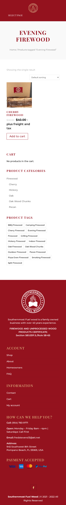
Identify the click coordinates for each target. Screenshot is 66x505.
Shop (10, 355)
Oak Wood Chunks (20, 201)
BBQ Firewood (15, 225)
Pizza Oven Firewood (18, 257)
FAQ (9, 373)
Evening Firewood (36, 230)
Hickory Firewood (16, 241)
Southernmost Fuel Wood (23, 496)
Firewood (12, 178)
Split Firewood (15, 263)
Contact (11, 392)
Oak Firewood (15, 246)
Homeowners (14, 367)
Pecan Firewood (37, 252)
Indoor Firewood (37, 241)
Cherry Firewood (16, 230)
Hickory (13, 190)
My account (13, 405)
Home (13, 49)
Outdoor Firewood (17, 252)
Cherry (13, 184)
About (10, 361)
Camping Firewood (35, 225)
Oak (11, 195)
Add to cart (17, 136)
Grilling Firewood (29, 236)
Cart (9, 399)
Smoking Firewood (41, 257)
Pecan (12, 207)
